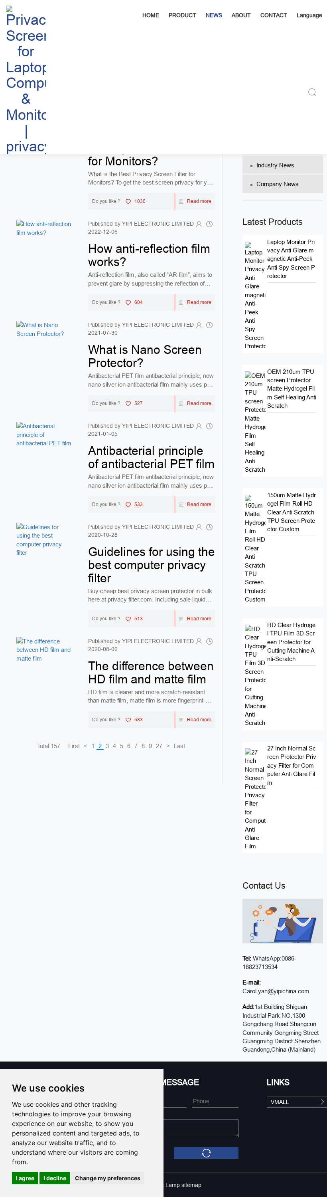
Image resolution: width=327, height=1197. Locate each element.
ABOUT (241, 15)
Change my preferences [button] (107, 1178)
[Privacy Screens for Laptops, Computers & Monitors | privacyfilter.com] (26, 77)
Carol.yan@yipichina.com (275, 991)
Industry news (275, 165)
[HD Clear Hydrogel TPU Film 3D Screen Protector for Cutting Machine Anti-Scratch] (255, 675)
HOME (150, 15)
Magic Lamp (164, 1185)
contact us (264, 886)
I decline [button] (54, 1178)
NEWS (214, 15)
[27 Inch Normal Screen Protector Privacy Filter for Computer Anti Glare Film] (255, 798)
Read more (199, 201)
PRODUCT (182, 15)
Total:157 (48, 745)
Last (179, 745)
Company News (277, 184)
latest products (272, 222)
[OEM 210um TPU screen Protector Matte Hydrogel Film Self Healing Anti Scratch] (255, 422)
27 (159, 745)
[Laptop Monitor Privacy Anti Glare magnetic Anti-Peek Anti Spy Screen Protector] (255, 295)
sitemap (191, 1185)
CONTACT (273, 15)
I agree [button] (25, 1178)
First (74, 745)
